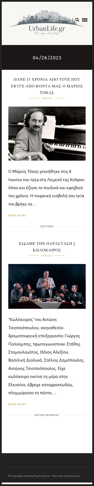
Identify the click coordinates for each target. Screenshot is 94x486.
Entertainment (47, 415)
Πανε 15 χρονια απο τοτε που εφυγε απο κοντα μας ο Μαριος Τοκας (47, 86)
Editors (47, 226)
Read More (17, 215)
